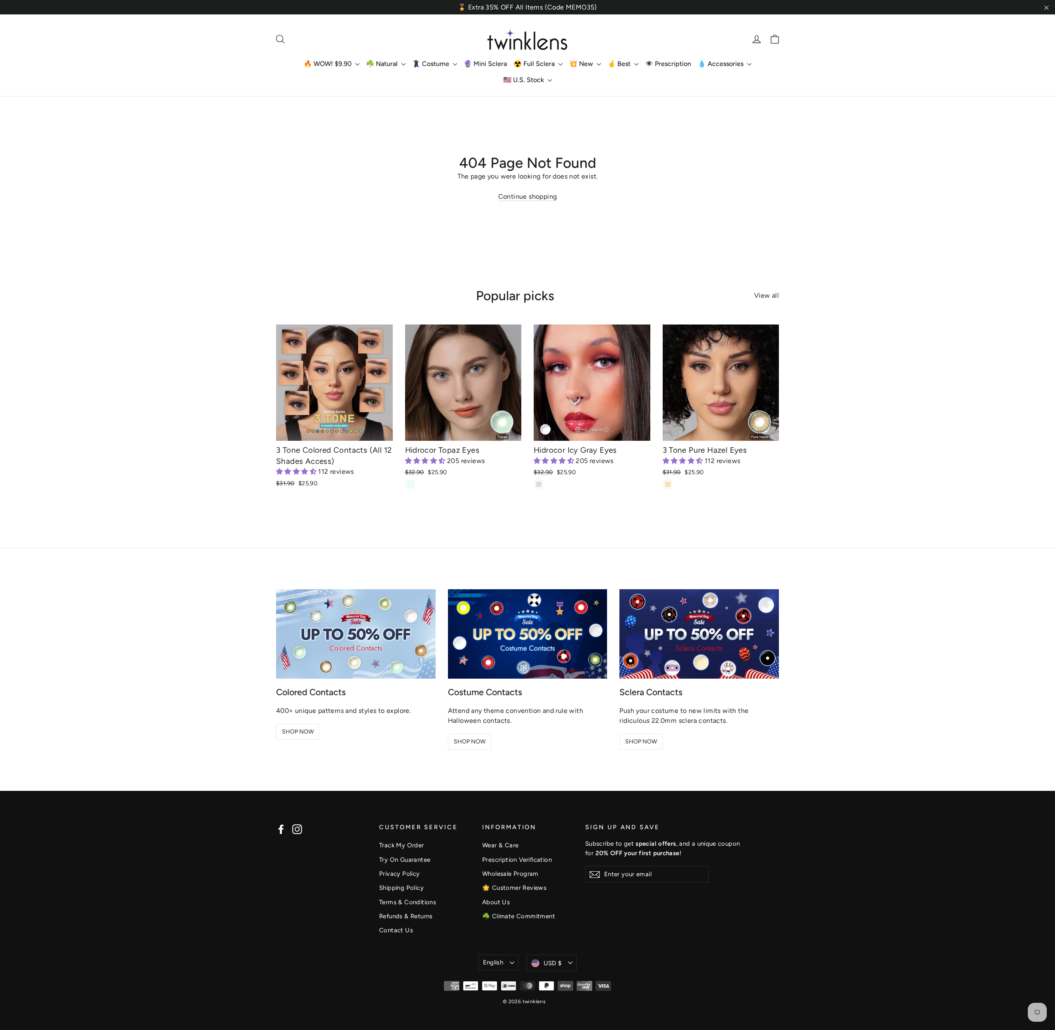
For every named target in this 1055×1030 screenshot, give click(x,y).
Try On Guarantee (404, 859)
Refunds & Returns (406, 916)
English (493, 962)
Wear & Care (500, 845)
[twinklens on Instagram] (297, 829)
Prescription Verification (517, 859)
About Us (496, 902)
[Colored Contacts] (356, 634)
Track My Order (401, 845)
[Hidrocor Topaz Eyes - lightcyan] (410, 484)
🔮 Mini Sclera (485, 64)
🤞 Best (619, 64)
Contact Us (396, 930)
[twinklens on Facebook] (281, 829)
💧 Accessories (721, 64)
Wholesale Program (510, 873)
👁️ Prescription (668, 64)
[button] (297, 471)
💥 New (582, 64)
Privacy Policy (399, 873)
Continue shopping (527, 196)
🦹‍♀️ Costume (431, 64)
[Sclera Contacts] (699, 634)
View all (766, 295)
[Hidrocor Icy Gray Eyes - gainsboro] (538, 484)
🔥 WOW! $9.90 (328, 64)
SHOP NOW (298, 731)
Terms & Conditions (407, 902)
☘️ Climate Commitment (518, 916)
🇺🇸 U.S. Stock (524, 80)
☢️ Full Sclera (534, 64)
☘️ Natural (382, 64)
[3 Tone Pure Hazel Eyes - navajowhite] (667, 484)
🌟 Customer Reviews (514, 887)
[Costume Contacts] (527, 634)
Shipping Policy (401, 887)
